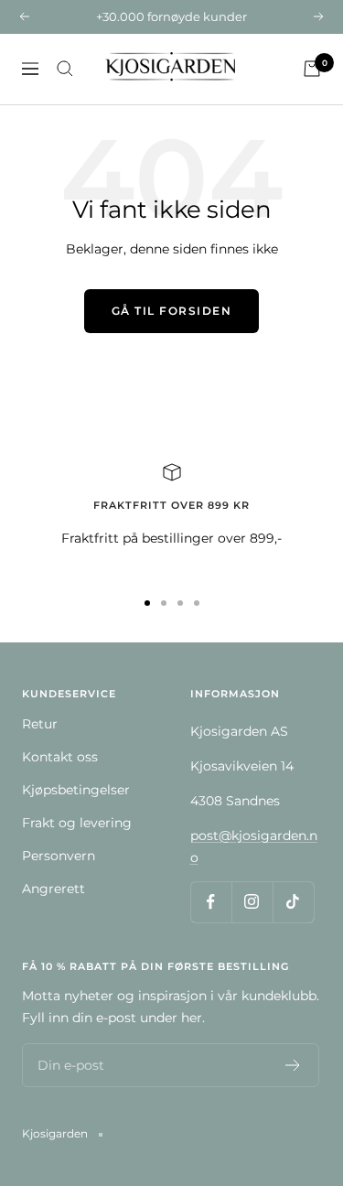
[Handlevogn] (312, 68)
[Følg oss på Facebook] (210, 901)
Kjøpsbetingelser (76, 790)
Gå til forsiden (172, 311)
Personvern (58, 855)
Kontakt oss (60, 757)
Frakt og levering (77, 822)
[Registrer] (293, 1065)
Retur (40, 724)
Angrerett (53, 888)
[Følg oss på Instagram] (252, 901)
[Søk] (65, 68)
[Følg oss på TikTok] (293, 901)
